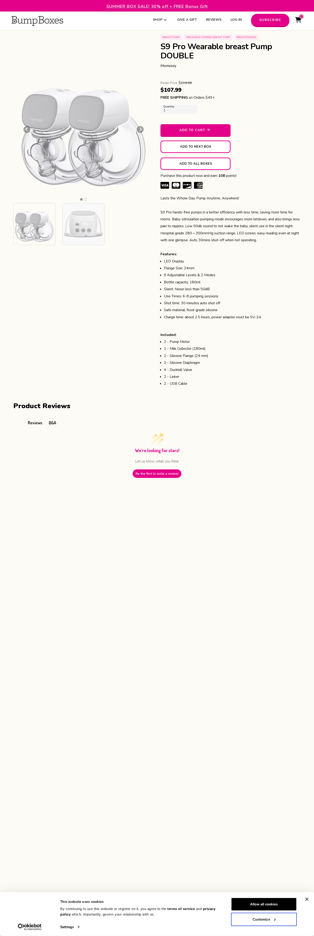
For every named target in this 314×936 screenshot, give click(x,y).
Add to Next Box (195, 146)
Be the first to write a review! (157, 473)
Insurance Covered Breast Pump (208, 37)
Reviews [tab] (35, 422)
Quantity (168, 106)
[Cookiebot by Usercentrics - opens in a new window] (30, 927)
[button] (27, 129)
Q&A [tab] (52, 422)
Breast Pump (171, 37)
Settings (67, 927)
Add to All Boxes (195, 163)
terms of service (181, 909)
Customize (261, 919)
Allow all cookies (264, 904)
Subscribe (270, 19)
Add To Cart (192, 130)
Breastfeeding (246, 37)
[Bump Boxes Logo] (37, 21)
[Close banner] (306, 899)
